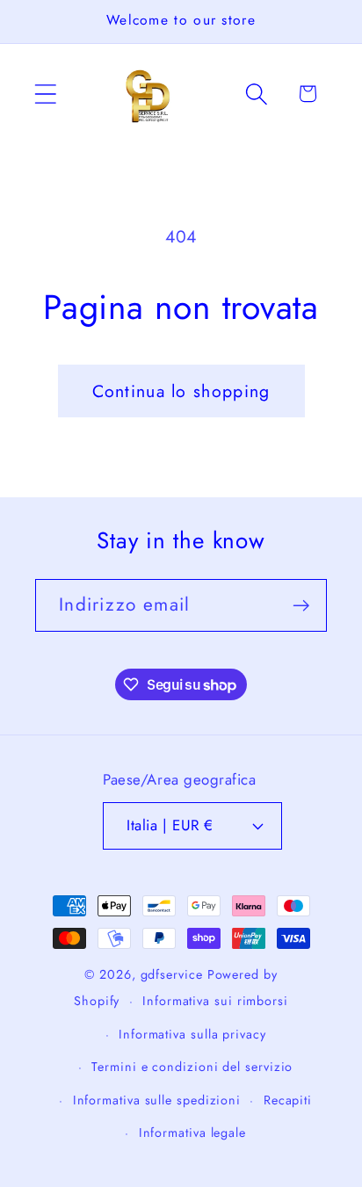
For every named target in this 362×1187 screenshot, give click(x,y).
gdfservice (172, 974)
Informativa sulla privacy (192, 1034)
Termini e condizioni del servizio (192, 1066)
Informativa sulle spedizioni (157, 1100)
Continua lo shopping (181, 391)
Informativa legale (192, 1132)
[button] (45, 94)
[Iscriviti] (301, 606)
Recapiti (288, 1100)
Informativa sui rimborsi (215, 1001)
